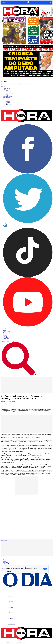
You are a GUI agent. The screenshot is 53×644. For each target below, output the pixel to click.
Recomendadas (4, 540)
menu (4, 2)
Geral (4, 89)
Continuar (45, 569)
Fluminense (8, 102)
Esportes (5, 98)
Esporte (4, 561)
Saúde (7, 94)
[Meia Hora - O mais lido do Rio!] (26, 122)
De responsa (8, 91)
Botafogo (8, 99)
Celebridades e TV (7, 104)
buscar (36, 374)
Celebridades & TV (7, 337)
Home (4, 105)
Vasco (7, 103)
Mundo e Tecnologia (10, 93)
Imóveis (7, 95)
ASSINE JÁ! (3, 328)
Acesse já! (3, 86)
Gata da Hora (6, 338)
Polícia (7, 90)
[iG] (27, 2)
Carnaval (5, 106)
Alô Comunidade (6, 97)
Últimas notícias (6, 88)
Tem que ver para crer (7, 96)
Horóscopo (5, 334)
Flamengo (8, 101)
